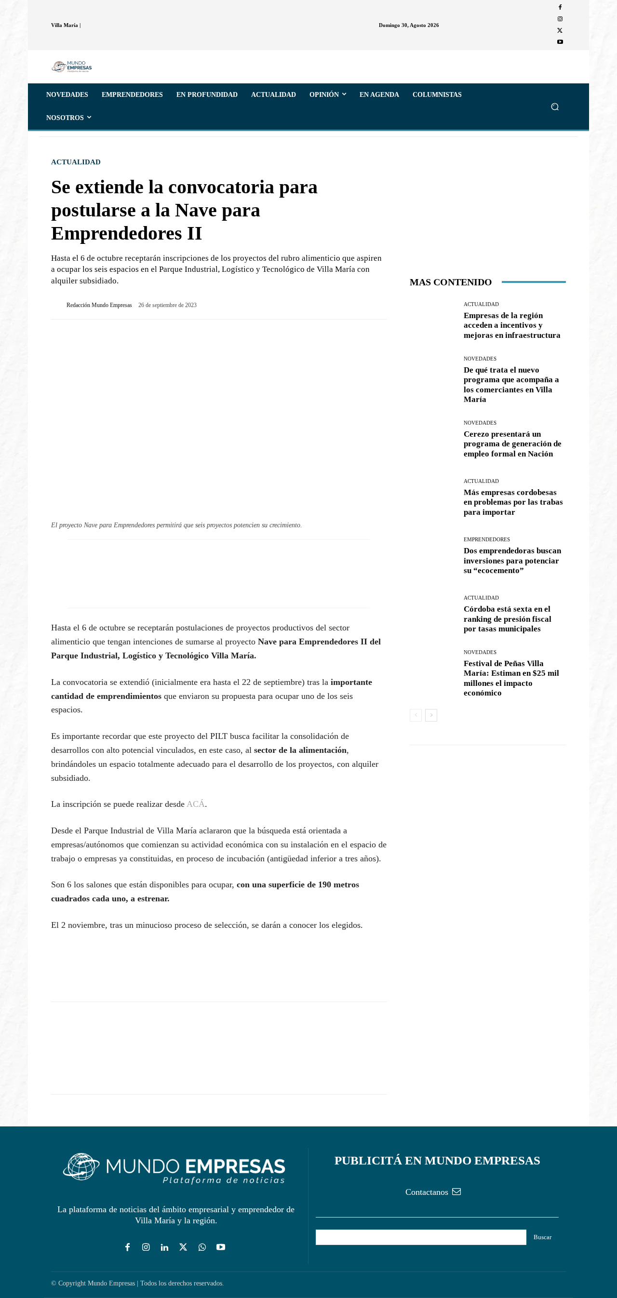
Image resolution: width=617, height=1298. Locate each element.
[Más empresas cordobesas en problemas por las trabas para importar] (433, 498)
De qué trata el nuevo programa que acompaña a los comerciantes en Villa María (511, 384)
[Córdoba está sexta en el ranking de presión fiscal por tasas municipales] (433, 614)
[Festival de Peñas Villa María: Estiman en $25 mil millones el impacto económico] (433, 673)
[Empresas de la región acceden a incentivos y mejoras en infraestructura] (433, 321)
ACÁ (196, 804)
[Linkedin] (165, 1248)
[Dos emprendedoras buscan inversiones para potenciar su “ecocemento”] (433, 556)
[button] (554, 106)
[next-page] (431, 715)
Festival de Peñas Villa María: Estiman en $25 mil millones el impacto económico (511, 678)
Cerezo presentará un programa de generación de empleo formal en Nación (513, 443)
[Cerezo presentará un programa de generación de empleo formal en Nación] (433, 439)
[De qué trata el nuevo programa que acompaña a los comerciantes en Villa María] (433, 379)
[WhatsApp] (105, 974)
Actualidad (76, 162)
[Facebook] (560, 7)
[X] (560, 31)
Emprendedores (487, 539)
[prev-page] (416, 715)
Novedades (480, 358)
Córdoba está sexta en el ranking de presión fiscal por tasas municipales (507, 618)
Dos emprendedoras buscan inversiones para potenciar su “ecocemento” (512, 560)
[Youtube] (560, 42)
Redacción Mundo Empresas (99, 305)
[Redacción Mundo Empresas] (59, 305)
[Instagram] (560, 19)
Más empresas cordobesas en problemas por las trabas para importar (513, 502)
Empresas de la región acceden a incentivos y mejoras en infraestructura (512, 325)
